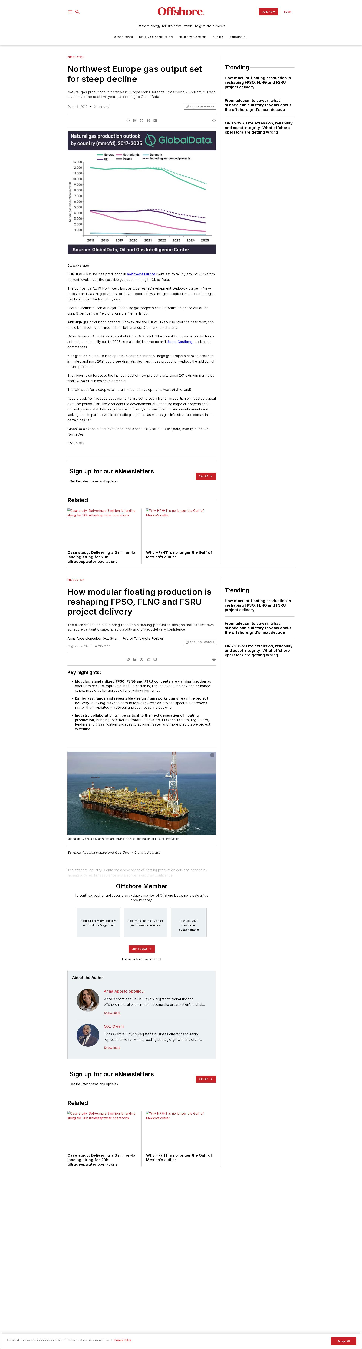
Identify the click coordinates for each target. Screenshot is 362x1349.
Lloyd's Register (151, 638)
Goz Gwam (111, 638)
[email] (155, 120)
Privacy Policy (122, 1340)
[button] (70, 12)
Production (239, 37)
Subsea (218, 37)
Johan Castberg (180, 342)
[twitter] (141, 120)
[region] (181, 1341)
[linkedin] (135, 120)
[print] (214, 120)
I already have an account (141, 959)
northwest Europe (141, 274)
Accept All (343, 1341)
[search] (77, 12)
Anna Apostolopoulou (84, 638)
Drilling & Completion (156, 37)
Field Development (193, 37)
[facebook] (128, 120)
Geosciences (123, 37)
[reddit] (148, 120)
